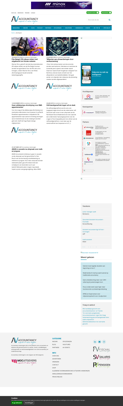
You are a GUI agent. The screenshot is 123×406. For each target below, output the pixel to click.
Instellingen (29, 403)
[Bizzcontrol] (89, 154)
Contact (55, 365)
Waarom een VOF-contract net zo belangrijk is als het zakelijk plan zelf (102, 171)
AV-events (66, 347)
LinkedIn (95, 341)
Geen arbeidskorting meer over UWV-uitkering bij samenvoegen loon (95, 281)
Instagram (104, 341)
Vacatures (66, 344)
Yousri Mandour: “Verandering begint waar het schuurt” (102, 133)
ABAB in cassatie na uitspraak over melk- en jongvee (27, 150)
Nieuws (55, 341)
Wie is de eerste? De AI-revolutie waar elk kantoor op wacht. (102, 149)
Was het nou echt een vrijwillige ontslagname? (101, 112)
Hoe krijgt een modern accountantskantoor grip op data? (102, 138)
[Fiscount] (89, 112)
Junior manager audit (89, 208)
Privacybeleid (57, 377)
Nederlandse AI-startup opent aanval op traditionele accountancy (95, 274)
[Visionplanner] (89, 133)
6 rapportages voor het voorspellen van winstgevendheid (100, 127)
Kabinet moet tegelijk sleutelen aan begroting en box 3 (94, 267)
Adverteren (56, 359)
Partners (55, 347)
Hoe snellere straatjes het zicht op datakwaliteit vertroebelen (102, 154)
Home (13, 33)
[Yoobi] (88, 127)
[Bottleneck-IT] (89, 149)
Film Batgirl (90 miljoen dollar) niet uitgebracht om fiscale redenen (25, 60)
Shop (54, 368)
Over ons (55, 356)
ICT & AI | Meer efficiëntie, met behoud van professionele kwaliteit (102, 97)
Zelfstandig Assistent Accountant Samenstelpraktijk (93, 245)
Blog (54, 344)
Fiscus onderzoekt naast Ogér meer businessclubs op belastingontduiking (95, 288)
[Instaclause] (88, 170)
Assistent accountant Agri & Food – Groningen (93, 227)
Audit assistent (87, 236)
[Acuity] (88, 138)
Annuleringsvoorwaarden (62, 374)
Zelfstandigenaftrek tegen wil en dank (60, 105)
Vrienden (55, 362)
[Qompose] (89, 165)
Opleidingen (67, 341)
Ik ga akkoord (17, 403)
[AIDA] (89, 143)
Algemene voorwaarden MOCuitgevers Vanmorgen (71, 371)
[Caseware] (88, 96)
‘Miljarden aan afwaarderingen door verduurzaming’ (59, 60)
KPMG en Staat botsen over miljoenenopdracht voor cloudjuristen (95, 295)
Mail (99, 341)
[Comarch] (88, 159)
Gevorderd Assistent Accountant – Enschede (93, 217)
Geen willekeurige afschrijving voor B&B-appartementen (27, 106)
